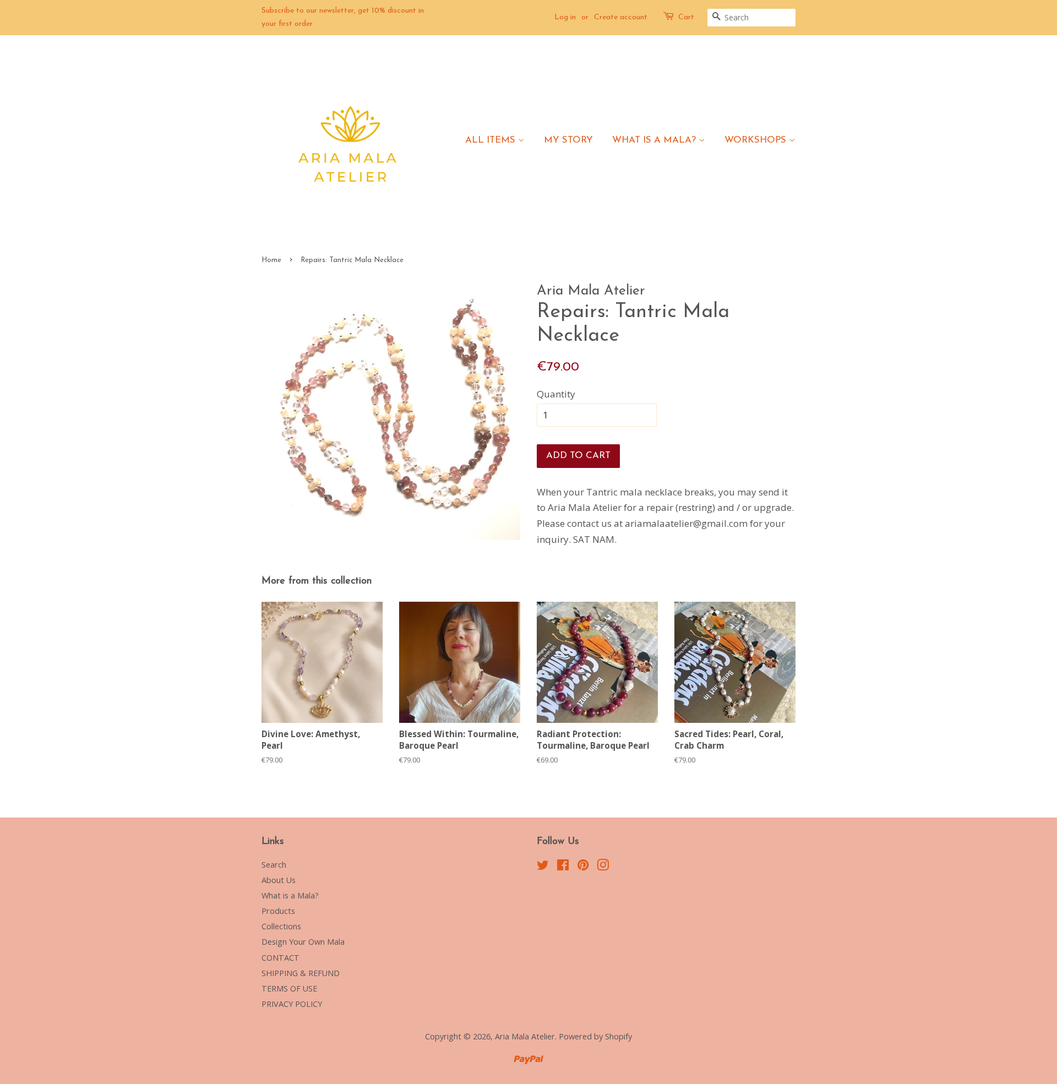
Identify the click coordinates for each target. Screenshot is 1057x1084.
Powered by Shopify (595, 1036)
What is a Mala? (655, 140)
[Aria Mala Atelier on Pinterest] (583, 867)
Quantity (556, 394)
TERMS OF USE (289, 988)
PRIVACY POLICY (291, 1004)
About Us (278, 880)
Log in (565, 17)
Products (278, 911)
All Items (491, 140)
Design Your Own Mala (303, 941)
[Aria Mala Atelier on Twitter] (543, 867)
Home (271, 260)
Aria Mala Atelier (525, 1036)
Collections (281, 926)
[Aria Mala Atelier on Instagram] (603, 867)
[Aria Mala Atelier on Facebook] (563, 867)
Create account (620, 17)
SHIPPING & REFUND (300, 973)
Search (273, 864)
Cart (686, 17)
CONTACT (280, 957)
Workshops (756, 140)
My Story (568, 140)
